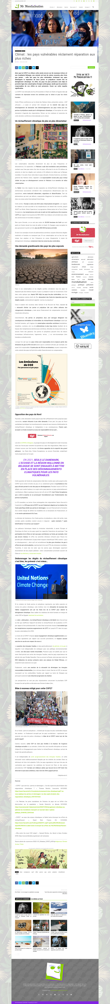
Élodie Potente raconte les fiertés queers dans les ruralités (83, 188)
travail (91, 290)
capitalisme (90, 264)
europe (87, 274)
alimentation (75, 259)
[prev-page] (16, 954)
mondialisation (79, 282)
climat (21, 872)
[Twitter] (89, 1)
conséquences (27, 872)
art (83, 262)
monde (90, 279)
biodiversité (76, 264)
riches (17, 873)
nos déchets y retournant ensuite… (31, 553)
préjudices (54, 872)
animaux (75, 262)
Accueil (16, 48)
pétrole (73, 287)
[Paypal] (79, 1)
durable (81, 269)
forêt (73, 277)
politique (81, 285)
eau (92, 269)
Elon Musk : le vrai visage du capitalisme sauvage (27, 892)
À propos (87, 7)
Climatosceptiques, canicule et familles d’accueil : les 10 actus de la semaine (41, 950)
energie (73, 271)
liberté (73, 279)
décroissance (87, 269)
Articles (21, 48)
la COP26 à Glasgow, (26, 443)
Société (23, 50)
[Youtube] (94, 1)
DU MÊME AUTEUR (37, 899)
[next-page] (18, 954)
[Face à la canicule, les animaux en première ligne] (23, 941)
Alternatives (59, 7)
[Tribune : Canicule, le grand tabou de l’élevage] (41, 925)
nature (92, 282)
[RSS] (81, 1)
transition (83, 290)
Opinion (66, 7)
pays (45, 872)
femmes (91, 274)
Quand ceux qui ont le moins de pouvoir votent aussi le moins (83, 213)
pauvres (41, 872)
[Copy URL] (37, 67)
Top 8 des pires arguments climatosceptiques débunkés (56, 892)
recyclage (79, 287)
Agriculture (17, 930)
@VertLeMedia (22, 408)
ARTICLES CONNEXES (22, 899)
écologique (81, 292)
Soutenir (81, 7)
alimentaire (90, 257)
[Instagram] (76, 1)
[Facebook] (74, 1)
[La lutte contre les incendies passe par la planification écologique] (59, 925)
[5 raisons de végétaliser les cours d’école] (41, 908)
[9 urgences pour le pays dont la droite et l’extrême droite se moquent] (23, 908)
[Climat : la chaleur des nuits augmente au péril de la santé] (59, 941)
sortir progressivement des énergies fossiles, (46, 757)
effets (36, 872)
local (84, 279)
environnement (78, 274)
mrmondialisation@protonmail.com (59, 990)
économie (86, 292)
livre (78, 279)
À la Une (52, 7)
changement (75, 267)
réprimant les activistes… (36, 615)
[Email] (30, 67)
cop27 (32, 872)
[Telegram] (84, 1)
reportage (85, 287)
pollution (89, 284)
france (78, 277)
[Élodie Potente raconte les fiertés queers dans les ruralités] (83, 182)
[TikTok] (86, 1)
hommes (85, 277)
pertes (49, 872)
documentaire (75, 269)
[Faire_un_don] (41, 859)
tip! (32, 436)
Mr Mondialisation (87, 120)
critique (91, 267)
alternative (90, 259)
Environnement (18, 50)
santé (91, 287)
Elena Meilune (81, 168)
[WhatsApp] (23, 67)
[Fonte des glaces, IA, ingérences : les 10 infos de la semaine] (59, 908)
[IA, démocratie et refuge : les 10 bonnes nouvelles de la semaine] (23, 925)
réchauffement (61, 872)
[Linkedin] (26, 67)
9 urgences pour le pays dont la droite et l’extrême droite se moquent (23, 916)
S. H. (18, 61)
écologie (75, 292)
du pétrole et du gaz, (59, 646)
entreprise (91, 271)
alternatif (83, 259)
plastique (74, 285)
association (90, 262)
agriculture (75, 257)
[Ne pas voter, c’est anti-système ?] (83, 158)
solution (74, 290)
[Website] (91, 1)
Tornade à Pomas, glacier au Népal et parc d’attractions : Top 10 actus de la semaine (83, 116)
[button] (93, 7)
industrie (91, 277)
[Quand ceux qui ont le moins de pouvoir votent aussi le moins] (83, 206)
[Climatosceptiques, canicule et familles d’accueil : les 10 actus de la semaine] (41, 941)
